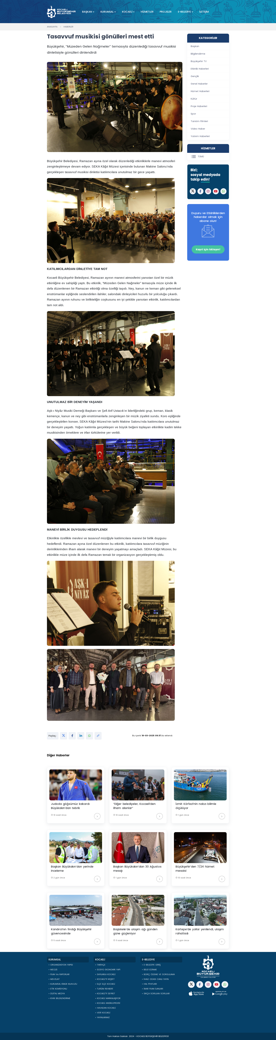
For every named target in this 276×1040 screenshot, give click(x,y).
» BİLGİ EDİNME (149, 969)
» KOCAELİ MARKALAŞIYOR (107, 998)
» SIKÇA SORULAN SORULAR (156, 993)
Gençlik (195, 76)
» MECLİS (53, 969)
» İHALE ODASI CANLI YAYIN (155, 979)
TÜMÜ (201, 156)
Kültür (194, 98)
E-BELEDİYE (184, 12)
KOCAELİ (127, 12)
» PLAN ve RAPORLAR (59, 974)
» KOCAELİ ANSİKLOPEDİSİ (107, 1003)
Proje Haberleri (199, 106)
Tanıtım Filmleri (199, 121)
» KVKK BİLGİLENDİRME (59, 998)
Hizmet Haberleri (200, 91)
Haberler (68, 26)
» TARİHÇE (100, 964)
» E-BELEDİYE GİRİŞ (151, 964)
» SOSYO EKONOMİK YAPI (107, 969)
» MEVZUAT (54, 979)
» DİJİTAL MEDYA (57, 993)
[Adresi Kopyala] (98, 736)
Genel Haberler (199, 83)
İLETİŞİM (204, 12)
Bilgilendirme (198, 53)
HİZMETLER (147, 12)
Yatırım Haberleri (200, 136)
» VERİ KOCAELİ (102, 1012)
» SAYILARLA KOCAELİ (105, 974)
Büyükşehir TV (199, 61)
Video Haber (198, 128)
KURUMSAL (107, 12)
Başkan (195, 46)
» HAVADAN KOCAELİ (105, 1007)
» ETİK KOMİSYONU (58, 988)
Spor (193, 113)
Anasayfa (52, 26)
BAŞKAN (87, 12)
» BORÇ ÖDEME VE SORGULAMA (158, 974)
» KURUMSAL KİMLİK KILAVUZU (63, 983)
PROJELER (165, 12)
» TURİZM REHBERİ (104, 988)
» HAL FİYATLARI (149, 983)
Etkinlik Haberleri (200, 68)
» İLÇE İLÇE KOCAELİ (105, 983)
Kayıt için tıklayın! (208, 249)
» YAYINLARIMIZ (102, 1017)
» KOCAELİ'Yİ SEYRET (105, 993)
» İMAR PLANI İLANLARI (152, 988)
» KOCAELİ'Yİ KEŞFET (105, 979)
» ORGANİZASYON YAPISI (61, 964)
